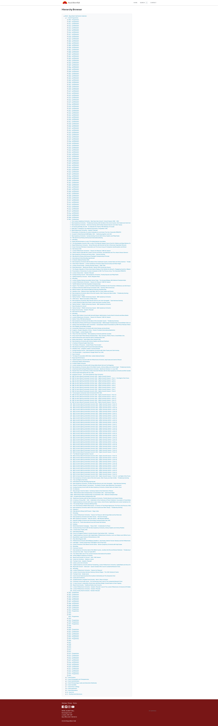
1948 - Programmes (73, 158)
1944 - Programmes (73, 151)
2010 (69, 648)
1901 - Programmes (73, 73)
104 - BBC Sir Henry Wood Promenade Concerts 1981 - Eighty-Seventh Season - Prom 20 (93, 411)
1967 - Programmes (73, 193)
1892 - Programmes (73, 56)
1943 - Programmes (73, 149)
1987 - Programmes (73, 601)
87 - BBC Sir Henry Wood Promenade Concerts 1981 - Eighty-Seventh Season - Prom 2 (93, 380)
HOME (135, 2)
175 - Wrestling (74, 546)
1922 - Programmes (73, 112)
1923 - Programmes (73, 114)
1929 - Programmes (73, 125)
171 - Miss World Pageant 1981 (78, 539)
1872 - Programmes (73, 25)
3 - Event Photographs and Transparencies (78, 679)
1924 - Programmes (73, 116)
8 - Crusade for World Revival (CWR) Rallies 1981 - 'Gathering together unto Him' (91, 234)
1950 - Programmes (73, 162)
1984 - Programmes (73, 596)
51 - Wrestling (73, 313)
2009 (69, 646)
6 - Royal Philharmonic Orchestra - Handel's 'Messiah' (84, 230)
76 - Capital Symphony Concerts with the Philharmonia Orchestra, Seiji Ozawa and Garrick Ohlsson (96, 359)
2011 (69, 649)
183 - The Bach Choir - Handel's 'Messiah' (81, 561)
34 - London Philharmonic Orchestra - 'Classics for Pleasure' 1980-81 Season (90, 282)
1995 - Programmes (73, 620)
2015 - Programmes (73, 657)
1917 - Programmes (73, 103)
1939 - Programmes (73, 143)
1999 (69, 627)
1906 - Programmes (73, 82)
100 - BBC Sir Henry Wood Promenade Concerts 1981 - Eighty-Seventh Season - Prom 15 (93, 404)
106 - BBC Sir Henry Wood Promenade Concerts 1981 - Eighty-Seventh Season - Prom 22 (93, 415)
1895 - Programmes (73, 62)
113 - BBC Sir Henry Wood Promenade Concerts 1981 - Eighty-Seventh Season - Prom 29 (93, 428)
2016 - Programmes (73, 659)
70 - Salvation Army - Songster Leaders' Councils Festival (85, 348)
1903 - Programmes (73, 77)
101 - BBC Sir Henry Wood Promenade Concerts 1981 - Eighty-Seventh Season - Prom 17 (93, 406)
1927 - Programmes (73, 121)
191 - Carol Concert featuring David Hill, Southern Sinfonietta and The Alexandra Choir (92, 576)
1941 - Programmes (73, 145)
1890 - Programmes (73, 53)
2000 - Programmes (73, 629)
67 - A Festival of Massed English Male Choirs (82, 343)
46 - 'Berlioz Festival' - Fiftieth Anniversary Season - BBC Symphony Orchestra (90, 304)
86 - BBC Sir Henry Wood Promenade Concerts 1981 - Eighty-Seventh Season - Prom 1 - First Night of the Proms (99, 378)
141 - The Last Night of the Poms (78, 480)
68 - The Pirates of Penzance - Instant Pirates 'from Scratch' (85, 345)
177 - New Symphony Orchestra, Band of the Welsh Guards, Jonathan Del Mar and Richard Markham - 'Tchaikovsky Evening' (102, 550)
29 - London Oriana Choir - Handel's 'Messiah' (82, 273)
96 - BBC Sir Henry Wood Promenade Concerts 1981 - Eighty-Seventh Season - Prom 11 (93, 396)
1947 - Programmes (73, 156)
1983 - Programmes (73, 594)
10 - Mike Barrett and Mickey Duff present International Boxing (86, 237)
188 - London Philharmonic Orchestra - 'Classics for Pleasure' (86, 570)
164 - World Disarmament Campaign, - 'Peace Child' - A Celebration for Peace (90, 526)
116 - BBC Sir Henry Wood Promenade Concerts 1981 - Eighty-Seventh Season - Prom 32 (93, 433)
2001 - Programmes (73, 631)
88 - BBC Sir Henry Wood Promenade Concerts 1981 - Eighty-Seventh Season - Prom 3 (93, 382)
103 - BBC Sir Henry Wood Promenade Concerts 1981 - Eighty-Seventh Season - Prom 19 (93, 409)
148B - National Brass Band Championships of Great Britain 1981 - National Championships (94, 494)
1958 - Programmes (73, 177)
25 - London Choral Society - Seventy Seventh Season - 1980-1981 (88, 265)
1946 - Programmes (73, 154)
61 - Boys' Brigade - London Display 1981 (81, 332)
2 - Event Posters (71, 677)
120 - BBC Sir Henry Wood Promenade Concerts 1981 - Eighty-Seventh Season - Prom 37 (93, 441)
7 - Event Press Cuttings (73, 686)
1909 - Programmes (73, 88)
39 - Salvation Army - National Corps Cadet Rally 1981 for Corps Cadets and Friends (92, 291)
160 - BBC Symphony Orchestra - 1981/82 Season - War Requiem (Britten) (89, 518)
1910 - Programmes (73, 90)
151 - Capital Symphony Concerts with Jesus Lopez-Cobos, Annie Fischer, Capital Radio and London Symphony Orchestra (102, 502)
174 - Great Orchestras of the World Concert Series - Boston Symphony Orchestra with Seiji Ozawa (96, 544)
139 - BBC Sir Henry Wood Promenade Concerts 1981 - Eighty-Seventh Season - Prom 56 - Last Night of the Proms (100, 476)
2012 (69, 651)
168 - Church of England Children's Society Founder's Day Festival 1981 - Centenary (92, 533)
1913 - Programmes (73, 95)
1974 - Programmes (73, 206)
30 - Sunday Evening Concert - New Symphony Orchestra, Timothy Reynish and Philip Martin (94, 274)
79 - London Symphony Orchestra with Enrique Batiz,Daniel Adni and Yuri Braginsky (92, 365)
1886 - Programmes (73, 47)
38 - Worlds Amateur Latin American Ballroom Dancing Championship (88, 289)
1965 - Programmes (73, 189)
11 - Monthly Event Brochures (74, 694)
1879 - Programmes (73, 38)
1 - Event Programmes (72, 18)
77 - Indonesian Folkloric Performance (80, 361)
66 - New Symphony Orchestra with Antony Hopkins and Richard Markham (89, 341)
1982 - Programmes (73, 592)
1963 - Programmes (73, 186)
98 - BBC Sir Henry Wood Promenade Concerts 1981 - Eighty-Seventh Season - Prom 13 (93, 400)
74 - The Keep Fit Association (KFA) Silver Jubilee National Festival (87, 356)
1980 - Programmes (73, 217)
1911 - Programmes (73, 92)
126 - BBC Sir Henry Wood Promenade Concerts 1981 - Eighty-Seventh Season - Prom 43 (93, 452)
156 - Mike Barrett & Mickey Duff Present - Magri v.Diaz (84, 511)
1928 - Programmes (73, 123)
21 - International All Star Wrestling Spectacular (82, 258)
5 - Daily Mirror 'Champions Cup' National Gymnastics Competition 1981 (89, 228)
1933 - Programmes (73, 132)
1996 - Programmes (73, 622)
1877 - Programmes (73, 34)
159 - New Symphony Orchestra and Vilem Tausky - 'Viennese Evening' (88, 516)
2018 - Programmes (73, 662)
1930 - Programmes (73, 127)
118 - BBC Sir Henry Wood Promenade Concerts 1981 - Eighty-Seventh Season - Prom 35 (93, 437)
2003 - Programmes (73, 635)
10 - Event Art (70, 692)
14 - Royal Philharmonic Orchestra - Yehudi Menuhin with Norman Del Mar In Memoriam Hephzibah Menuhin (98, 245)
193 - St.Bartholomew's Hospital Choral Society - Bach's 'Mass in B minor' (89, 579)
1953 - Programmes (73, 167)
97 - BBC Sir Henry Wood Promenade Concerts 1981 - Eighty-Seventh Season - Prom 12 (93, 398)
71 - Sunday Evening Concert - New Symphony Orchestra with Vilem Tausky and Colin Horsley (94, 350)
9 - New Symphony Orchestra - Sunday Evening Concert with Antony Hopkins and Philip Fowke (94, 236)
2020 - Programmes (73, 666)
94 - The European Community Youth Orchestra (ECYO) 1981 (86, 393)
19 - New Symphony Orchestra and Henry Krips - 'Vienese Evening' (87, 254)
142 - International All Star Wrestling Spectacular (82, 481)
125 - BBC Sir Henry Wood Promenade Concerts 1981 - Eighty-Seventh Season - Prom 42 (93, 450)
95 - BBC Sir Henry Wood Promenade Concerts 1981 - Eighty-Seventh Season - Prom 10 (93, 394)
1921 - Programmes (73, 110)
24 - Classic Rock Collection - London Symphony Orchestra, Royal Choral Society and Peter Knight (95, 263)
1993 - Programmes (73, 616)
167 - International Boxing (77, 531)
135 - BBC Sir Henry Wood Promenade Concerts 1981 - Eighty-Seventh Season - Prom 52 (93, 468)
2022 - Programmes (73, 670)
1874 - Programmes (73, 29)
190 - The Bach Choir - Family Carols (79, 574)
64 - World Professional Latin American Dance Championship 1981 (87, 337)
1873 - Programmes (73, 27)
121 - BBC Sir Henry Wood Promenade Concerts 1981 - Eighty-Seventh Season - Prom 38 (93, 443)
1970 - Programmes (73, 199)
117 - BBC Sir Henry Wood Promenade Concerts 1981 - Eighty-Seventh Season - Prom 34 (93, 435)
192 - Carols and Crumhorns (77, 577)
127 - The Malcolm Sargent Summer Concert (82, 454)
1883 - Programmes (73, 42)
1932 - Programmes (73, 130)
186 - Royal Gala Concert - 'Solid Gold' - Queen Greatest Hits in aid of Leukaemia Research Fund (95, 566)
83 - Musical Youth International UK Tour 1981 (82, 372)
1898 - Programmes (73, 67)
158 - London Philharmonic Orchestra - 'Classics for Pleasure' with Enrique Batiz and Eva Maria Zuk (96, 515)
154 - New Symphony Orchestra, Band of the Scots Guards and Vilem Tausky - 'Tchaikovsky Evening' (96, 507)
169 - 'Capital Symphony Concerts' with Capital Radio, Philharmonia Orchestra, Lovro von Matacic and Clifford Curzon (100, 535)
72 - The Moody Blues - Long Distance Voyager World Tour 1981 (87, 352)
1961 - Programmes (73, 182)
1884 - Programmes (73, 44)
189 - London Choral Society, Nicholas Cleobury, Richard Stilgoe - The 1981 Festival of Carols (94, 572)
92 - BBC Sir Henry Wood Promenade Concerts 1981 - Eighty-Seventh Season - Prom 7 (93, 389)
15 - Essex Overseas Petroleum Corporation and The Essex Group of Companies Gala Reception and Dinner (98, 247)
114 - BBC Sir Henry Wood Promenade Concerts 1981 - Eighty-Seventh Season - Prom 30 (93, 430)
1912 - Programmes (73, 93)
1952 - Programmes (73, 165)
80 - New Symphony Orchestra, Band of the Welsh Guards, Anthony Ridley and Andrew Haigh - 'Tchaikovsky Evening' (100, 367)
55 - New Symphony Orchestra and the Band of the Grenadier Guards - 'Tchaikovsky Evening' (94, 321)
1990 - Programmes (73, 607)
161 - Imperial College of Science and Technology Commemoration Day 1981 (90, 520)
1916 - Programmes (73, 101)
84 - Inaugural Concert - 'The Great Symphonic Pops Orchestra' (86, 374)
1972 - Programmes (73, 202)
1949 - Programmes (73, 160)
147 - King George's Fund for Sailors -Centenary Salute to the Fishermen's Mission (91, 491)
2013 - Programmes (73, 653)
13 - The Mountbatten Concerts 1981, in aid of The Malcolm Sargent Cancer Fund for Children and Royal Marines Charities (102, 243)
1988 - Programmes (73, 603)
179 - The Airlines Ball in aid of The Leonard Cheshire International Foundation (90, 553)
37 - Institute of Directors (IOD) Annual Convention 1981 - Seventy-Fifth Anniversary (92, 287)
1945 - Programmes (73, 152)
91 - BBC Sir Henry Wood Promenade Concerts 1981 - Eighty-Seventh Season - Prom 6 (93, 387)
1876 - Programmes (73, 32)
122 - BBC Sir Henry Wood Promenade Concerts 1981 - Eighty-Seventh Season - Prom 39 (93, 444)
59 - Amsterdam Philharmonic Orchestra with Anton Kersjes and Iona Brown (90, 328)
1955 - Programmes (73, 171)
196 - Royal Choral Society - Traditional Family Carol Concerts (86, 585)
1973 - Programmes (73, 204)
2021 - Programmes (73, 668)
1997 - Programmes (73, 624)
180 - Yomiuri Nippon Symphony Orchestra (81, 555)
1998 (69, 625)
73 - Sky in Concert (75, 354)
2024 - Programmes (73, 673)
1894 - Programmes (73, 60)
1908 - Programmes (73, 86)
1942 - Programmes (73, 147)
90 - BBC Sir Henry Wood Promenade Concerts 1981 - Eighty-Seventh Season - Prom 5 (93, 385)
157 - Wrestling (74, 513)
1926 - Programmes (73, 119)
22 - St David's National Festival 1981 (79, 260)
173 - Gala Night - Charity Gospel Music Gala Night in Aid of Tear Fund (88, 542)
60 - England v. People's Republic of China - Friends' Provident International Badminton (92, 330)
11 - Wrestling (73, 239)
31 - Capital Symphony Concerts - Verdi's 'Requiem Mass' (85, 276)
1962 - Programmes (73, 184)
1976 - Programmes (73, 210)
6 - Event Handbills (71, 685)
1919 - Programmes (73, 106)
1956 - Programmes (73, 173)
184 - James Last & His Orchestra (79, 563)
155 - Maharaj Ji (74, 509)
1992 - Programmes (73, 611)
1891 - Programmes (73, 55)
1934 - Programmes (73, 134)
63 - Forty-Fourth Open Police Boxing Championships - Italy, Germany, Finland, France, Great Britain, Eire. (97, 335)
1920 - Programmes (73, 108)
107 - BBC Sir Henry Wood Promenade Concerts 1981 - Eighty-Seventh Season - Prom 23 (93, 417)
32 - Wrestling (73, 278)
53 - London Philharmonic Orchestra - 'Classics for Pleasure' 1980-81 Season (90, 317)
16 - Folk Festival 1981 (76, 249)
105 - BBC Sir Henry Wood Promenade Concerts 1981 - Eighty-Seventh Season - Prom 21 (93, 413)
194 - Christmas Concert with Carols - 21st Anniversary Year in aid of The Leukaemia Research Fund (96, 581)
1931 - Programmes (73, 128)
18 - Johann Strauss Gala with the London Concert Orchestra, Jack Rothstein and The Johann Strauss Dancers (99, 252)
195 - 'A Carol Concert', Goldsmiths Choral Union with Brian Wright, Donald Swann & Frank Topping (95, 583)
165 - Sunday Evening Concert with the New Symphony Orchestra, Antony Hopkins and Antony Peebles (97, 528)
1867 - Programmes (73, 21)
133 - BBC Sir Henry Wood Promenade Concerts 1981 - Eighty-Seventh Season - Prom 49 (93, 465)
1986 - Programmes (73, 600)
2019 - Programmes (73, 664)
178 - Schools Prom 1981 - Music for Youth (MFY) (83, 552)
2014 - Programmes (73, 655)
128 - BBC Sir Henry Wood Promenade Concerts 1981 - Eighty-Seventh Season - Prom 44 (93, 455)
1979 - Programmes (73, 215)
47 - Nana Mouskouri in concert (78, 306)
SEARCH (142, 2)
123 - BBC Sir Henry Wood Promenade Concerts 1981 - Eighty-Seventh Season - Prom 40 (93, 446)
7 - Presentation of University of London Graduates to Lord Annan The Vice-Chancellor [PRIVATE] (95, 232)
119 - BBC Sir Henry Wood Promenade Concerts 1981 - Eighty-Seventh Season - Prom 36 (93, 439)
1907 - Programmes (73, 84)
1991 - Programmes (73, 609)
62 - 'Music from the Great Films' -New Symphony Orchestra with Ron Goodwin (90, 334)
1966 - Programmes (73, 191)
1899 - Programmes (73, 69)
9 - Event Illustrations (72, 690)
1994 (69, 618)
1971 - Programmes (73, 200)
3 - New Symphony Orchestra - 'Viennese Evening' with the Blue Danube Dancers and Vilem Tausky (96, 225)
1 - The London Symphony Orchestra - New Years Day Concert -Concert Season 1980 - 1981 (94, 221)
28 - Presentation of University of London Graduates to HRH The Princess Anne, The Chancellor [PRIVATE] (98, 271)
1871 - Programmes (73, 23)
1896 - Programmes (73, 64)
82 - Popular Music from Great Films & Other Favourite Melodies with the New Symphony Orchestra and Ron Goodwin (100, 370)
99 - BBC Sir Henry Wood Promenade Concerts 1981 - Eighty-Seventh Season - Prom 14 (93, 402)
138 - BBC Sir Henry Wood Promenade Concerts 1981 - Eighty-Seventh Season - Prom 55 (93, 474)
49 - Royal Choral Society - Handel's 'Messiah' (82, 310)
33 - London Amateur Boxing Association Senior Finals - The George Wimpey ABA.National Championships (98, 280)
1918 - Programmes (73, 104)
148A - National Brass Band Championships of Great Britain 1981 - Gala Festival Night (92, 492)
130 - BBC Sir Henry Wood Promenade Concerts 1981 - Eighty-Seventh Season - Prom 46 (93, 459)
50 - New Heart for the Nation (78, 311)
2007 (69, 642)
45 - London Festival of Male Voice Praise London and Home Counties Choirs (90, 302)
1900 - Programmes (73, 71)
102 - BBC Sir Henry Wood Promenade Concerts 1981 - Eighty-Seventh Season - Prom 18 (93, 407)
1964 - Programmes (73, 188)
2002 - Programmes (73, 633)
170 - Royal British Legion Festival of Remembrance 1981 (85, 537)
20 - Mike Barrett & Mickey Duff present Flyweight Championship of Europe (89, 256)
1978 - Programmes (73, 213)
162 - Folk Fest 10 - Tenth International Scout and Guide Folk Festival (88, 522)
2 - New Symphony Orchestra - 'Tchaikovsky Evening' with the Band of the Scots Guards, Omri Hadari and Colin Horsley (101, 223)
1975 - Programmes (73, 208)
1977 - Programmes (73, 212)
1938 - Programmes (73, 141)
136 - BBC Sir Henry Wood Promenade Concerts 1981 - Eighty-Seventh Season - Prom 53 (93, 470)
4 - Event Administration (73, 681)
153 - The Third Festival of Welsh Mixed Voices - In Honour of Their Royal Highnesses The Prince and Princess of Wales (101, 505)
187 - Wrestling (74, 568)
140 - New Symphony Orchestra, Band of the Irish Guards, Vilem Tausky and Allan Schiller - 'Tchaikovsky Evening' (99, 478)
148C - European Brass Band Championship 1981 (83, 496)
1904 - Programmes (73, 79)
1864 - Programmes (73, 19)
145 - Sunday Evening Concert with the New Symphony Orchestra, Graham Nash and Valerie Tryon (96, 487)
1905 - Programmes (73, 80)
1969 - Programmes (73, 197)
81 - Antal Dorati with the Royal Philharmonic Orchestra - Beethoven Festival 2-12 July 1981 (94, 369)
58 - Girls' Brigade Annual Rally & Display (80, 326)
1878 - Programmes (73, 36)
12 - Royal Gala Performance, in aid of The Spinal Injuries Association (88, 241)
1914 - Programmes (73, 97)
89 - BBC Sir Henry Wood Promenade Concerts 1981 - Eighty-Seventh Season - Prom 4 (93, 383)
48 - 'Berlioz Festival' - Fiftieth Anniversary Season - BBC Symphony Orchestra (90, 308)
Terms (75, 703)
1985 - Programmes (73, 598)
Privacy (70, 703)
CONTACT (153, 2)
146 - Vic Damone (74, 489)
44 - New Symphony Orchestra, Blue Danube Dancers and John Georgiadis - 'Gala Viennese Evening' (96, 300)
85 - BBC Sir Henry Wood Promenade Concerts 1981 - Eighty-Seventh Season (90, 376)
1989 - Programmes (73, 605)
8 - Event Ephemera (72, 688)
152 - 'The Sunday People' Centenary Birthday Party (83, 503)
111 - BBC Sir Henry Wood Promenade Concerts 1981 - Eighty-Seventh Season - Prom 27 (93, 424)
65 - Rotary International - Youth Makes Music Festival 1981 (85, 339)
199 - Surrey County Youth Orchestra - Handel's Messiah (85, 590)
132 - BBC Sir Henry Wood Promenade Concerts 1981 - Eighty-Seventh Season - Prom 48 (93, 463)
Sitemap (64, 703)
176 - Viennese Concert (76, 548)
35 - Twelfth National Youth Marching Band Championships (85, 284)
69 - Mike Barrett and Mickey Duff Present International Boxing (86, 346)
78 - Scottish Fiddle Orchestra (78, 363)
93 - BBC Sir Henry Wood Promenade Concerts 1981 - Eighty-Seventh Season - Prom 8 (93, 391)
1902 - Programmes (73, 75)
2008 (69, 644)
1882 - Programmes (73, 40)
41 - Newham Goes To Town (77, 295)
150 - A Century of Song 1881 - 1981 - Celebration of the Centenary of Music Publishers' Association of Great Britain (100, 500)
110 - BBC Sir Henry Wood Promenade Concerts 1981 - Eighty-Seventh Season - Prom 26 (93, 422)
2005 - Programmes (73, 638)
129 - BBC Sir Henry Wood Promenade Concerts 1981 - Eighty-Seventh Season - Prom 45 (93, 457)
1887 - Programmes (73, 49)
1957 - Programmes (73, 175)
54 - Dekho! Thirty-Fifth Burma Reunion (80, 319)
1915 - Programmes (73, 99)
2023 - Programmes (73, 672)
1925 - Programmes (73, 117)
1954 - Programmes (73, 169)
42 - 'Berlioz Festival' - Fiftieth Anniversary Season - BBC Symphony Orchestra (90, 297)
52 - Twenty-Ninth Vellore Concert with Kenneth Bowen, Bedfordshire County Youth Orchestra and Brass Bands (99, 315)
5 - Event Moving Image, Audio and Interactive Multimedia (82, 683)
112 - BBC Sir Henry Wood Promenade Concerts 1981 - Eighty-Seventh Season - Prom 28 (93, 426)
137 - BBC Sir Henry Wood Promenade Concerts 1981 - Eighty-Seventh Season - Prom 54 (93, 472)
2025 (69, 675)
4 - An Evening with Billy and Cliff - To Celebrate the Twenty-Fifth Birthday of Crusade (92, 226)
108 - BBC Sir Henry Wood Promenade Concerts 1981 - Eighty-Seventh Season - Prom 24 (93, 419)
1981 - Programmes (73, 219)
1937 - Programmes (73, 140)
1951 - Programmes (73, 164)
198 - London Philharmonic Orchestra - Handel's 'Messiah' (85, 588)
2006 (69, 640)
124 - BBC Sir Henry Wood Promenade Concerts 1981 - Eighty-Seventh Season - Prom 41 (93, 448)
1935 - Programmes (73, 136)
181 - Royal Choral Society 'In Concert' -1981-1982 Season (85, 557)
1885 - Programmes (73, 45)
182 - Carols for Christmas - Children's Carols (82, 559)
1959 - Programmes (73, 178)
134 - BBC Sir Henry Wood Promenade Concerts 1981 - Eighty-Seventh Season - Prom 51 (93, 467)
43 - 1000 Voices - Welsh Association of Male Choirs (83, 298)
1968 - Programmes (73, 195)
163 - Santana (73, 524)
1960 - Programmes (73, 180)
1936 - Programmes (73, 138)
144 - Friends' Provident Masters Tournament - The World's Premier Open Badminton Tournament (95, 485)
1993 (69, 613)
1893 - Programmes (73, 58)
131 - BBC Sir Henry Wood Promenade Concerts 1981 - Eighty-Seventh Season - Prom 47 (93, 461)
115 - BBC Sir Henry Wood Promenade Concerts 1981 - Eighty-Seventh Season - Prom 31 (93, 431)
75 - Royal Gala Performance (77, 358)
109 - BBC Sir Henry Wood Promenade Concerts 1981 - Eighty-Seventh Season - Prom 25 (93, 420)
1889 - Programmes (73, 51)
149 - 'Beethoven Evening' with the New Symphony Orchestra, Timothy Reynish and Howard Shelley (96, 498)
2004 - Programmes (73, 636)
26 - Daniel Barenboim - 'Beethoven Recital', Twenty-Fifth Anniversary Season (90, 267)
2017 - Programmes (73, 661)
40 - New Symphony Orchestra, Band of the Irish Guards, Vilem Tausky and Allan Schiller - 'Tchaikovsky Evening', (99, 293)
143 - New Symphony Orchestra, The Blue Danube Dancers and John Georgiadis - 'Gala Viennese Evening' (98, 483)
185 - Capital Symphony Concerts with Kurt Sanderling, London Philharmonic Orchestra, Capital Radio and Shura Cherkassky (102, 564)
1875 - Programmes (73, 31)
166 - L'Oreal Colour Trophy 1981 (79, 529)
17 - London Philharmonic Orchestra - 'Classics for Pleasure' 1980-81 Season (90, 250)
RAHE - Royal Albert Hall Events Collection (76, 16)
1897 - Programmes (73, 66)
